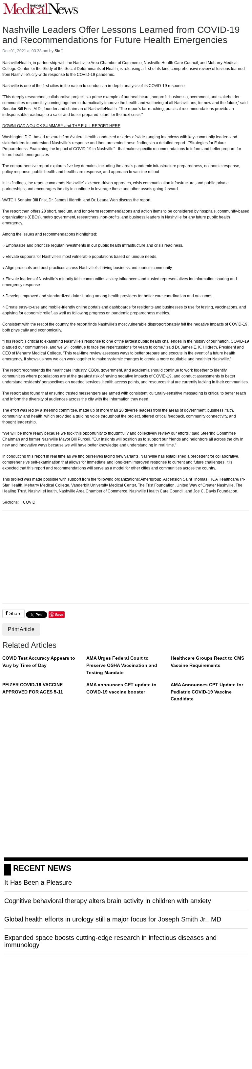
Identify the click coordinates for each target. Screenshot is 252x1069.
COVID (29, 502)
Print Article (21, 629)
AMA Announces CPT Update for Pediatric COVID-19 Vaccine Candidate (207, 691)
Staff (58, 51)
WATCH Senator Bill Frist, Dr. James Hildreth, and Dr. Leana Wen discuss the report (76, 200)
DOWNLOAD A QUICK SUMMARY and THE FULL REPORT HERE (61, 126)
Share (15, 613)
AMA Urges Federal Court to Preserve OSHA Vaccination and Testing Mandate (121, 665)
